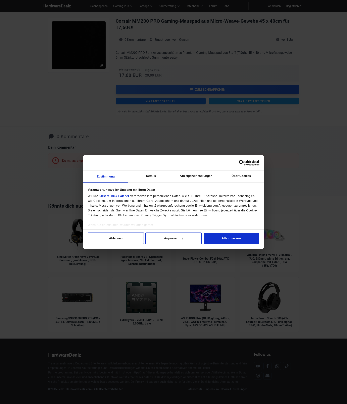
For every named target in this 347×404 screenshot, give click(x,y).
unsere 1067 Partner (114, 196)
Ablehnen (116, 238)
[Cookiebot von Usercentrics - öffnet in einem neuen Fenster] (241, 163)
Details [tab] (151, 176)
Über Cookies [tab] (241, 176)
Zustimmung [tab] (106, 176)
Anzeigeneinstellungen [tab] (196, 176)
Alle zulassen (231, 238)
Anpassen (171, 238)
